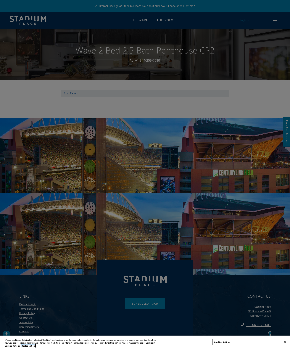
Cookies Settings (222, 342)
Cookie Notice (28, 346)
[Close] (285, 342)
